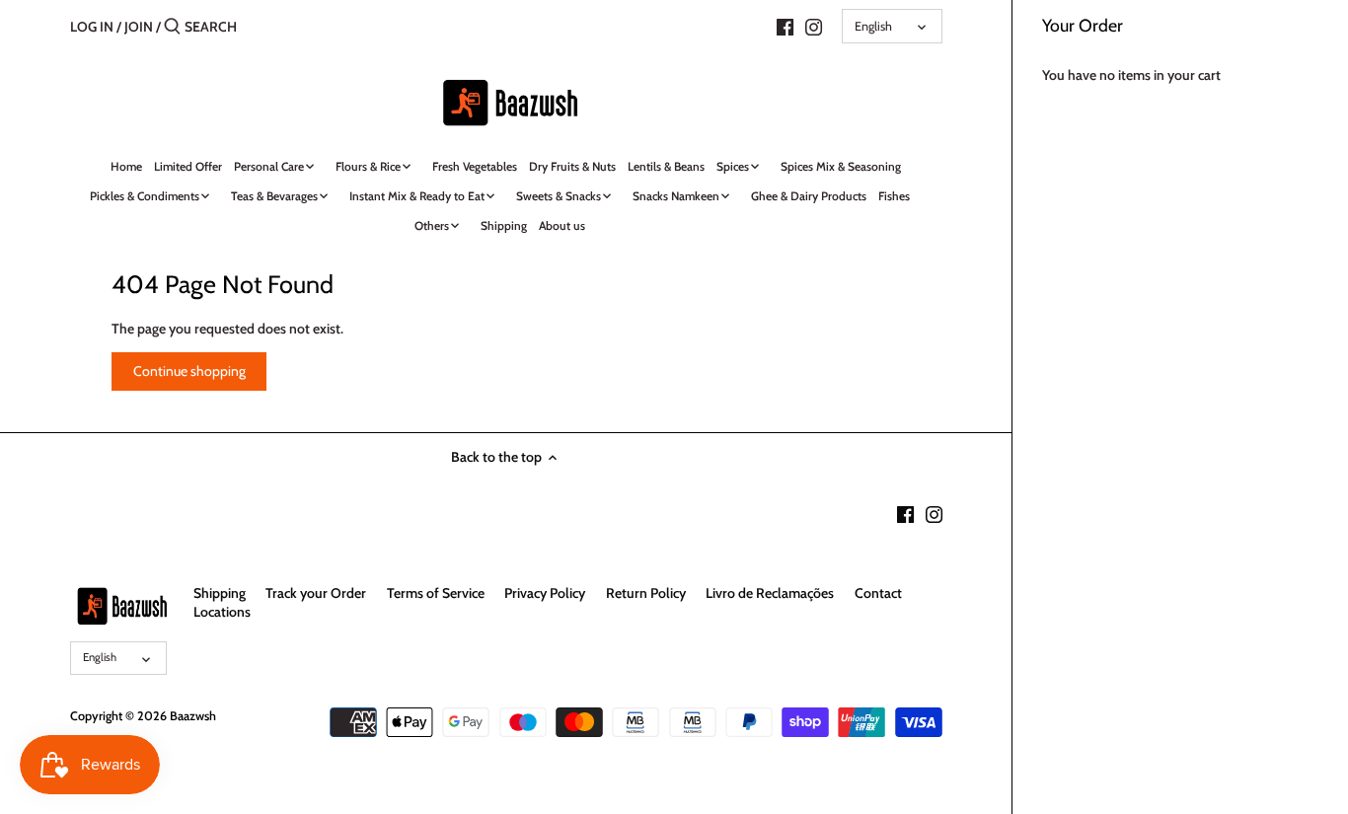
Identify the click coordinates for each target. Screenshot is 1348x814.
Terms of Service (436, 593)
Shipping (219, 593)
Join (138, 27)
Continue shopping (189, 371)
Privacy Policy (544, 593)
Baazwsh (193, 715)
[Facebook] (785, 25)
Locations (222, 612)
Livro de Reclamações (770, 593)
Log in (91, 27)
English (873, 26)
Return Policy (646, 593)
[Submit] (172, 26)
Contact (878, 593)
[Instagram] (813, 25)
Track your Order (315, 593)
